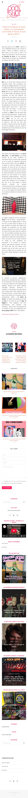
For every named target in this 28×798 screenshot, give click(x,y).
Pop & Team (4, 547)
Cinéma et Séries (14, 641)
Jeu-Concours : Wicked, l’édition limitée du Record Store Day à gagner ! (14, 415)
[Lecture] (4, 536)
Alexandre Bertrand (14, 334)
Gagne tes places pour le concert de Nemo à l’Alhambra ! (14, 392)
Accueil (3, 20)
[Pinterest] (16, 41)
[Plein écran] (24, 536)
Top (14, 795)
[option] (14, 569)
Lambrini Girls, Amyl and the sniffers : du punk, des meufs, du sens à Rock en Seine (14, 679)
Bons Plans (14, 24)
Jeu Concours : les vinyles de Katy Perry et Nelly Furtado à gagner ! (14, 439)
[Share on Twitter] (12, 41)
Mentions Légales (6, 762)
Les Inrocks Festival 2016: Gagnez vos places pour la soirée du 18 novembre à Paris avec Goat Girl (20, 359)
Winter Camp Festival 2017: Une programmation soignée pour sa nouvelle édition (7, 359)
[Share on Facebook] (7, 41)
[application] (14, 530)
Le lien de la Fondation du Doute (10, 314)
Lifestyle (14, 708)
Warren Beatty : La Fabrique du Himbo (14, 645)
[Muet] (21, 536)
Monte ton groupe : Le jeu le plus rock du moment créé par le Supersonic (14, 713)
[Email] (20, 41)
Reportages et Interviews (14, 673)
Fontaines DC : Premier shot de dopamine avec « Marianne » (14, 611)
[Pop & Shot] (14, 11)
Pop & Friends (5, 543)
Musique (14, 607)
